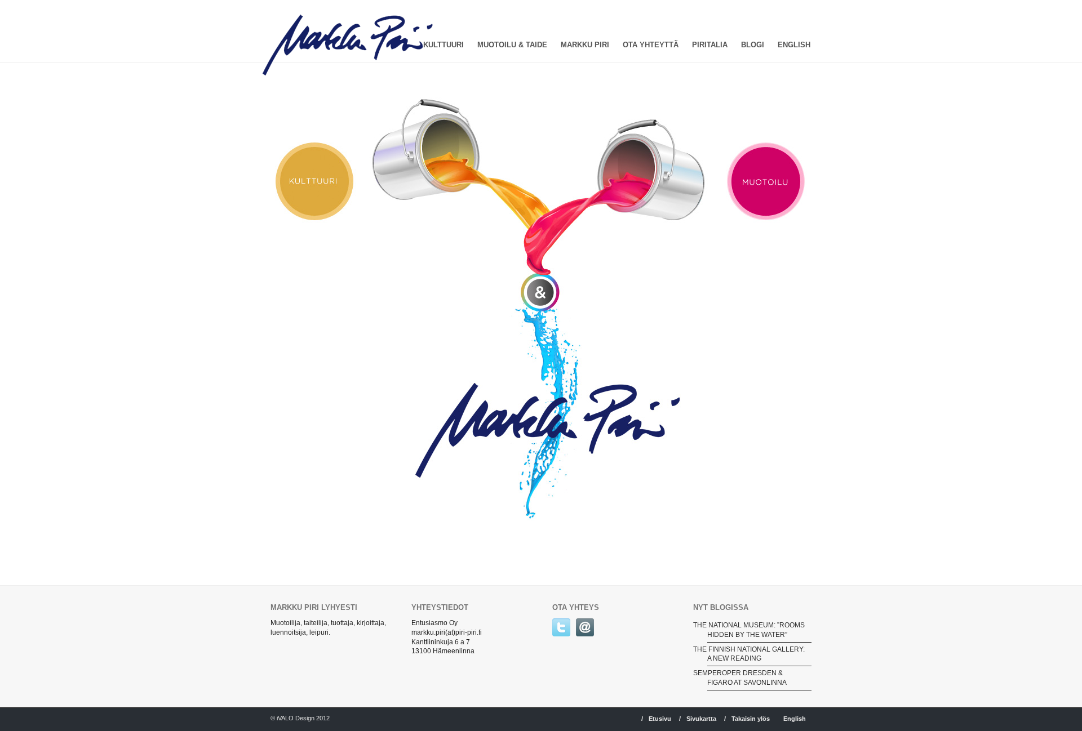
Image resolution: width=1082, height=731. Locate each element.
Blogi (752, 45)
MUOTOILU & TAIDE (512, 45)
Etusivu (660, 718)
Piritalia (710, 45)
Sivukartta (701, 718)
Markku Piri (585, 45)
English (794, 45)
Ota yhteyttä (651, 45)
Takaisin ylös (750, 718)
